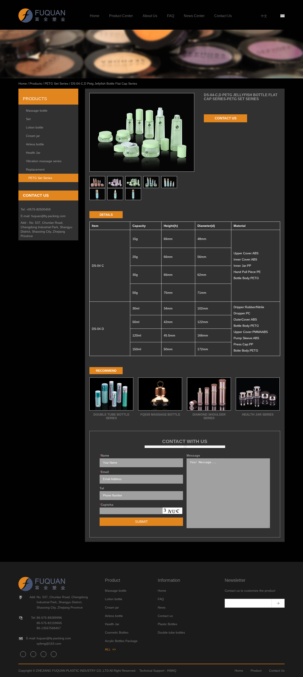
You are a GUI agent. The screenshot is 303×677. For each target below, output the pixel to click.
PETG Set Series (56, 83)
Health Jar (33, 152)
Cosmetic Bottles (116, 632)
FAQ (170, 16)
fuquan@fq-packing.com (48, 216)
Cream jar (33, 136)
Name (104, 455)
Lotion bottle (34, 127)
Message (193, 455)
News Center (194, 16)
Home (94, 16)
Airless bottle (35, 144)
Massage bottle (36, 110)
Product (256, 670)
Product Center (121, 16)
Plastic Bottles (167, 624)
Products (36, 83)
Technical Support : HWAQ (157, 670)
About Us (150, 16)
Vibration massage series (43, 161)
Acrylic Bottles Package (121, 641)
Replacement (35, 169)
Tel (102, 488)
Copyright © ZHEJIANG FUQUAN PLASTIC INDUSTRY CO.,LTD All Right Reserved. (77, 670)
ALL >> (110, 649)
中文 (264, 16)
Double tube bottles (171, 632)
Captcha (106, 504)
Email (104, 472)
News (161, 607)
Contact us (165, 616)
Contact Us (223, 16)
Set (28, 119)
